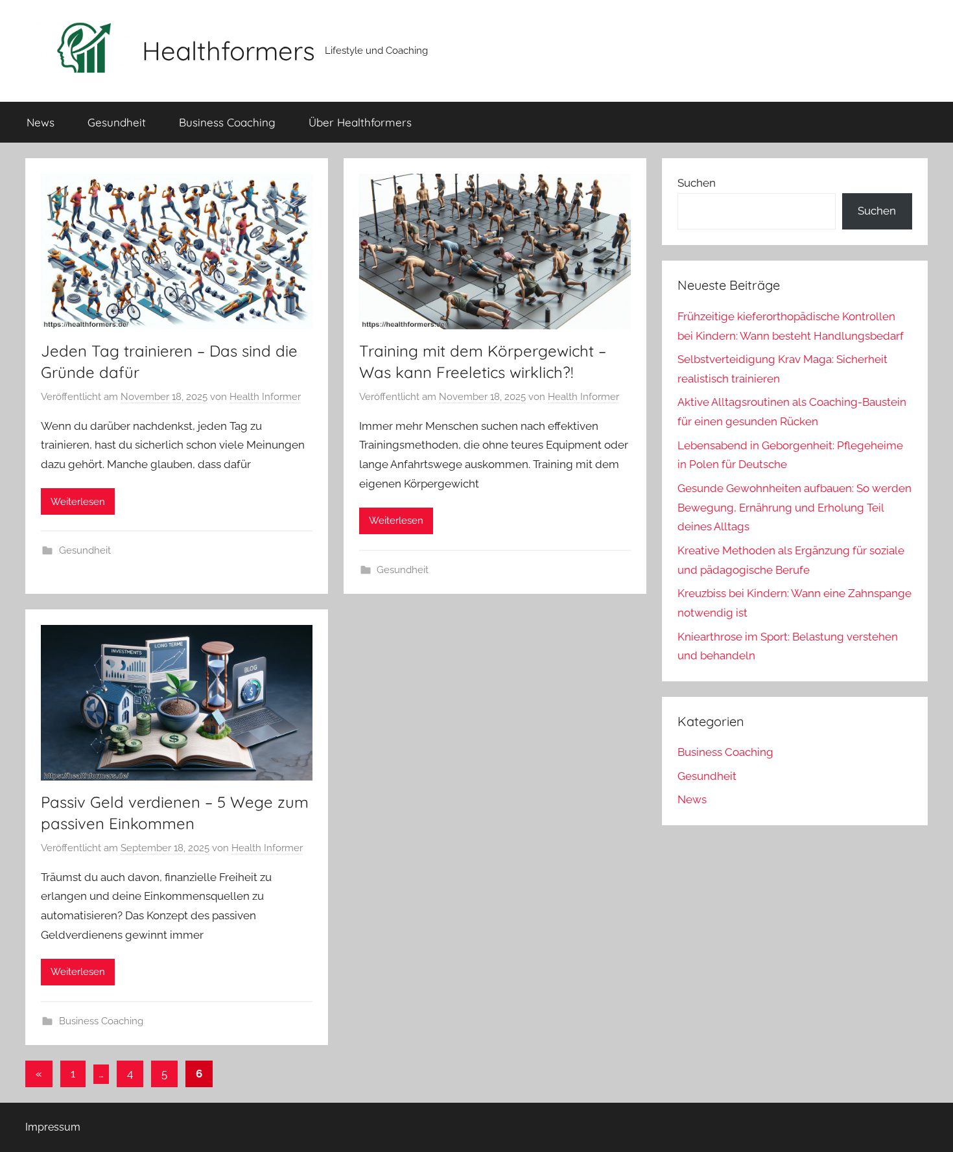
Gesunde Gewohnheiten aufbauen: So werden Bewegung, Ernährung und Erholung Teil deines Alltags (794, 508)
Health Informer (265, 397)
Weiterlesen (78, 502)
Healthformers (228, 50)
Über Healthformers (360, 122)
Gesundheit (117, 122)
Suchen (696, 182)
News (40, 122)
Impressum (52, 1127)
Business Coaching (227, 122)
